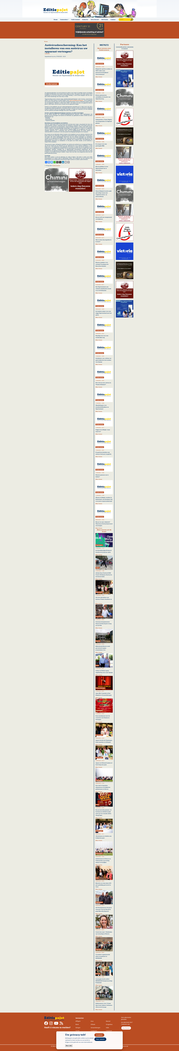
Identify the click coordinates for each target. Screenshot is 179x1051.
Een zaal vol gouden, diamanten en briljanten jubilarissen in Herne (103, 787)
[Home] (56, 10)
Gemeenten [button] (64, 19)
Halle (107, 1027)
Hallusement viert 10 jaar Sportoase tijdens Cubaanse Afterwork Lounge (104, 1005)
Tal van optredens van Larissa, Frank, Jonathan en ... (104, 599)
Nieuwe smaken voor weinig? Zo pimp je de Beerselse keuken (102, 264)
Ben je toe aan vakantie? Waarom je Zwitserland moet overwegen (104, 523)
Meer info (69, 1045)
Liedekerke (94, 1031)
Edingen (78, 1027)
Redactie (85, 19)
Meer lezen (99, 77)
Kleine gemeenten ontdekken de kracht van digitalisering (103, 97)
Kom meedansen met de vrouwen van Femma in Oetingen (103, 717)
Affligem (78, 1021)
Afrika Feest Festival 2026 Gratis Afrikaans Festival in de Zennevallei (104, 574)
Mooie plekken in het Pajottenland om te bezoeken (102, 168)
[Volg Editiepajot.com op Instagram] (51, 1024)
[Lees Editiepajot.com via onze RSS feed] (61, 1024)
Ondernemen (75, 19)
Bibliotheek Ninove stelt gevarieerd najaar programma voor (103, 648)
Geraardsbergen (95, 1027)
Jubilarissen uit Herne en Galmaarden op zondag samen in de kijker (103, 860)
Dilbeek (93, 1024)
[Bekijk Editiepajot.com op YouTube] (56, 1024)
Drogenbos (109, 1024)
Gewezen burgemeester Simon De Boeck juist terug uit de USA (103, 623)
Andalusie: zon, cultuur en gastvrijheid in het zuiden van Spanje (103, 360)
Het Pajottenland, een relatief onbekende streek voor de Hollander (103, 288)
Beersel (108, 1021)
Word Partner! (126, 1028)
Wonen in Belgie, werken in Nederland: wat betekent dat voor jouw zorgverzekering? (104, 499)
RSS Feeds (104, 19)
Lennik (77, 1031)
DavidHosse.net (123, 1046)
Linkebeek (109, 1031)
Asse (92, 1021)
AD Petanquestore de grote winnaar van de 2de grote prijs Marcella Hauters (104, 909)
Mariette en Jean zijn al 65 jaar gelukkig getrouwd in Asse (103, 885)
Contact (112, 19)
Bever (77, 1024)
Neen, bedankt (100, 1039)
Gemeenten (80, 1018)
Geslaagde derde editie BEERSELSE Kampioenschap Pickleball (104, 980)
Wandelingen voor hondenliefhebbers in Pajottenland (102, 407)
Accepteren (99, 1035)
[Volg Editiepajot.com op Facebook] (46, 1024)
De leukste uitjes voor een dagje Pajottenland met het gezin (104, 313)
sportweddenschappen (76, 100)
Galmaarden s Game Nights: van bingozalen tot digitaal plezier (104, 121)
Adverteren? (95, 19)
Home (56, 19)
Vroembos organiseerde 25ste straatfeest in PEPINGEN (103, 956)
